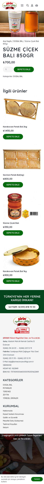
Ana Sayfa (7, 41)
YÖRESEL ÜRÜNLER (10, 398)
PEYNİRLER (7, 388)
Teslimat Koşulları (10, 424)
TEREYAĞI (7, 391)
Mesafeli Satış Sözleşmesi (13, 421)
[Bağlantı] (9, 5)
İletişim (6, 427)
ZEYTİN (6, 395)
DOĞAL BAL (18, 41)
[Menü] (22, 5)
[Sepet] (36, 5)
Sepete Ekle (23, 69)
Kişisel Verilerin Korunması (13, 414)
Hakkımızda (7, 411)
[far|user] (32, 5)
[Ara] (27, 5)
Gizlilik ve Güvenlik (10, 417)
